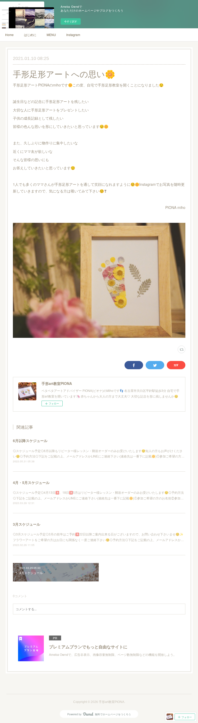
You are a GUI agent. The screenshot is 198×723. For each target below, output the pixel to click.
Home (9, 34)
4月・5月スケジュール (31, 482)
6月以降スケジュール (30, 440)
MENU (51, 34)
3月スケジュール (26, 524)
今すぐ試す (70, 21)
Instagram (73, 34)
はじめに (30, 34)
